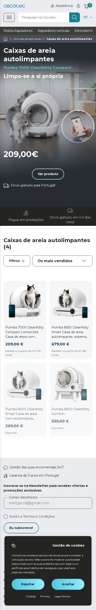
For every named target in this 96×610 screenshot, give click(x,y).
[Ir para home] (6, 39)
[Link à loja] (14, 6)
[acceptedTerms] (6, 517)
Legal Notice (62, 596)
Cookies (31, 596)
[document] (62, 260)
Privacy (45, 596)
